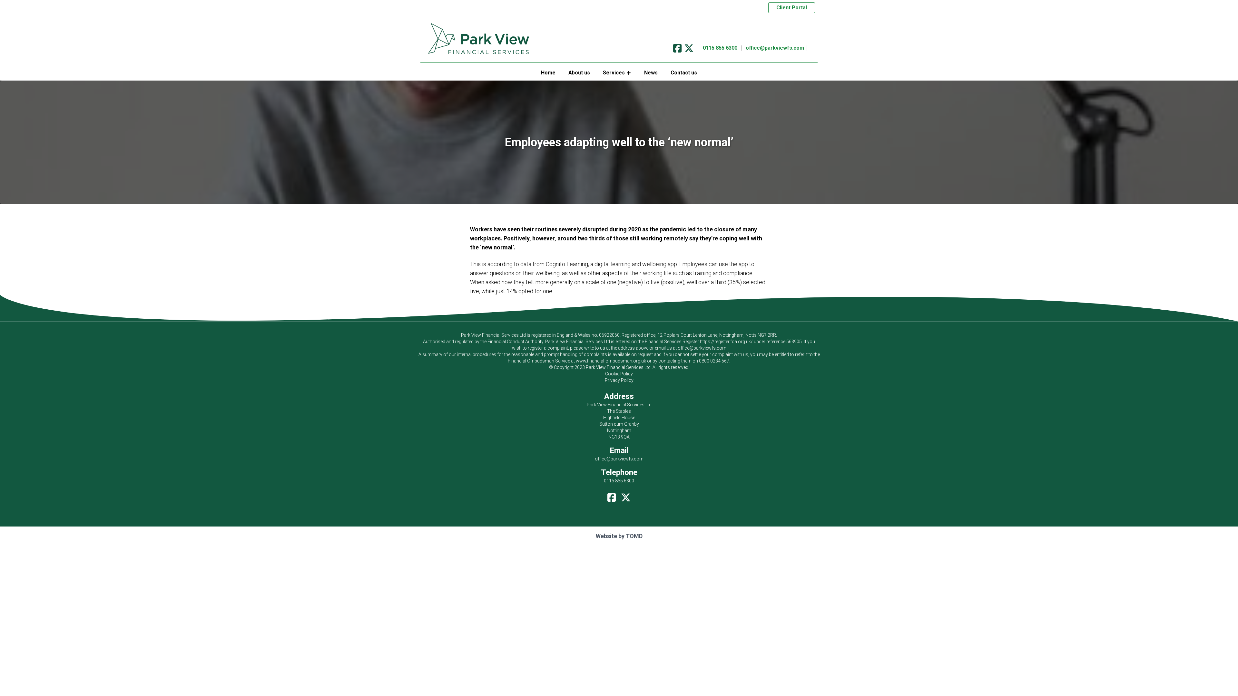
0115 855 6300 (720, 48)
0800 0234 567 (714, 360)
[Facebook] (677, 46)
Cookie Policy (619, 373)
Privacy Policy (619, 380)
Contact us (684, 73)
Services (614, 73)
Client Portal (791, 8)
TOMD (634, 536)
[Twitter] (689, 46)
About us (579, 73)
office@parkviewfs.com (775, 48)
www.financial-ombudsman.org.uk (611, 360)
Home (548, 73)
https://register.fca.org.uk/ (726, 341)
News (651, 73)
